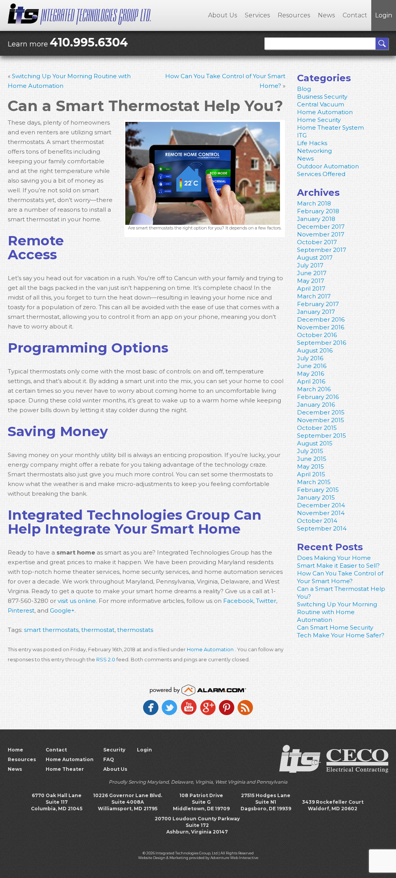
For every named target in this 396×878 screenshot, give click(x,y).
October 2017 (317, 242)
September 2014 (321, 528)
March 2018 (314, 203)
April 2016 (311, 381)
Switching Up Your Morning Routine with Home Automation (337, 612)
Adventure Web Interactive (234, 858)
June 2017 (311, 273)
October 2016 (317, 335)
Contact (355, 15)
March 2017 (314, 296)
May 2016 (310, 373)
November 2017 (320, 234)
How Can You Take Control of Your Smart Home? (340, 577)
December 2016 (321, 319)
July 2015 (310, 451)
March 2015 (314, 482)
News (326, 15)
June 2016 (311, 366)
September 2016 (321, 342)
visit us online (76, 600)
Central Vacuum (320, 104)
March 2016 (314, 389)
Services (257, 15)
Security (114, 750)
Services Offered (321, 174)
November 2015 (320, 420)
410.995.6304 (89, 42)
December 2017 (321, 226)
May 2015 (310, 466)
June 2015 (311, 458)
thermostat (97, 629)
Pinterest (21, 610)
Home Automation (210, 649)
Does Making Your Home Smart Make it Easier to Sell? (338, 561)
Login (383, 15)
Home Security (319, 119)
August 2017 (315, 257)
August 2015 (315, 443)
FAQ (108, 759)
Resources (294, 15)
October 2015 (317, 427)
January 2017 (316, 311)
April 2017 (311, 288)
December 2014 (321, 505)
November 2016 (320, 327)
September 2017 (321, 249)
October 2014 (317, 520)
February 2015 (318, 489)
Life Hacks (312, 143)
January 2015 (316, 497)
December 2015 (321, 412)
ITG (302, 135)
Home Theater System (330, 127)
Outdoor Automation (328, 166)
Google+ (61, 610)
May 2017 (310, 280)
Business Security (322, 96)
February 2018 (318, 211)
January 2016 (316, 404)
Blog (304, 88)
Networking (314, 150)
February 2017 (318, 304)
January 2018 (316, 218)
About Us (222, 15)
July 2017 (310, 265)
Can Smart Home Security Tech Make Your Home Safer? (340, 631)
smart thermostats (51, 629)
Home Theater (65, 769)
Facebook (237, 600)
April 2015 (311, 474)
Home (15, 750)
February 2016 (318, 396)
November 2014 (321, 513)
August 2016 (315, 350)
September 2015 (321, 435)
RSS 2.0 (105, 659)
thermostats (135, 629)
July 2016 (310, 358)
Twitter (265, 600)
